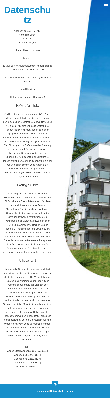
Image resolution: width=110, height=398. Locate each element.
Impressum (42, 391)
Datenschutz (57, 391)
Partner (70, 391)
